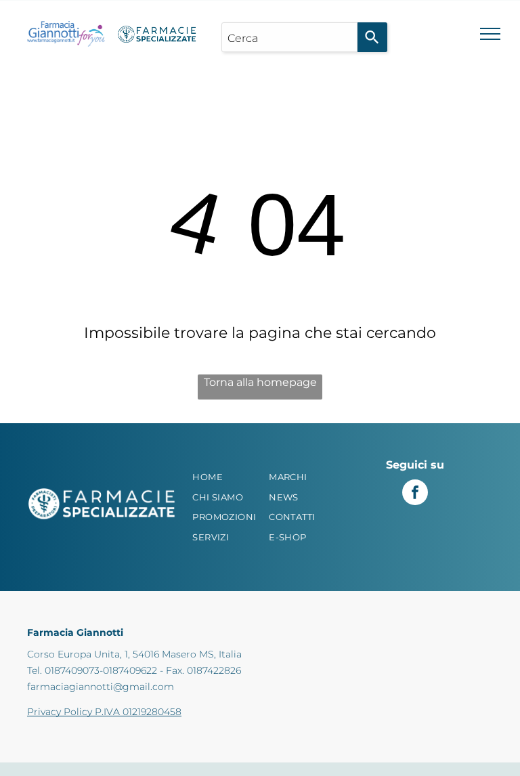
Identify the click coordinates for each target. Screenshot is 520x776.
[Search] (372, 37)
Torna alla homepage (260, 382)
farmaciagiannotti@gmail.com (100, 687)
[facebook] (415, 494)
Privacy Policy (59, 712)
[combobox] (289, 37)
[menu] (490, 33)
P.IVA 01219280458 (138, 712)
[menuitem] (228, 477)
